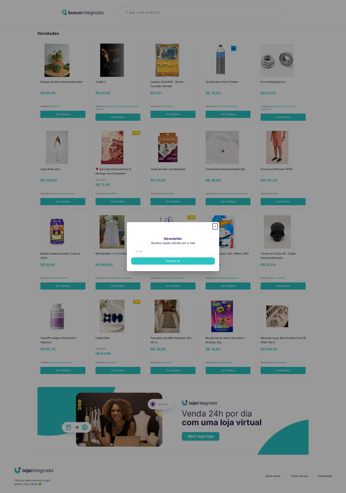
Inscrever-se (173, 260)
